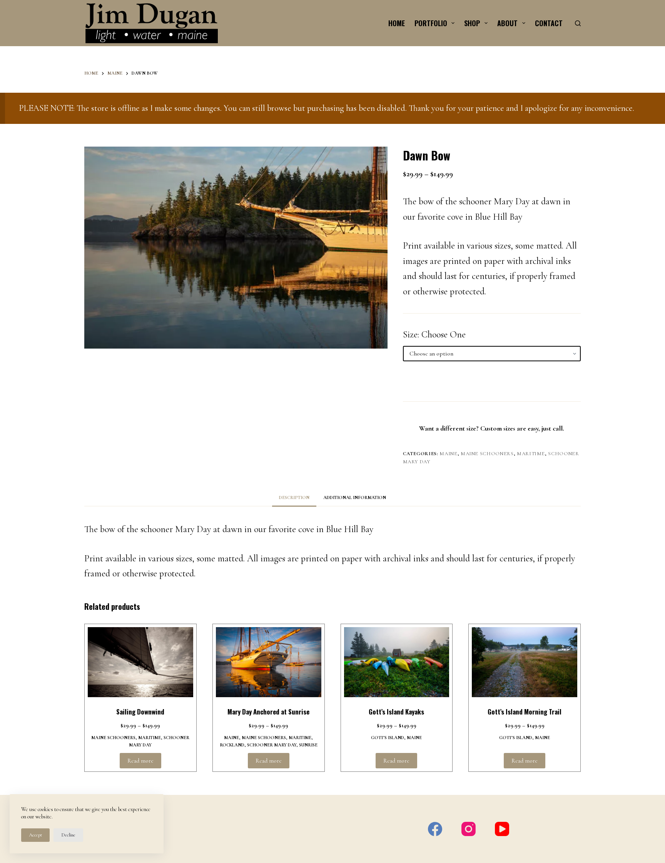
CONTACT (549, 23)
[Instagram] (468, 829)
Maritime (531, 454)
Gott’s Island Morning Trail (524, 711)
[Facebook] (435, 829)
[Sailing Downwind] (140, 662)
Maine (448, 454)
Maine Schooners (487, 454)
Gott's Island (387, 737)
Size (410, 334)
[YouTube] (502, 829)
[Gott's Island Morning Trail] (524, 662)
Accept (35, 835)
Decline (68, 835)
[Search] (578, 23)
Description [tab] (294, 497)
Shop (472, 23)
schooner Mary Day (271, 745)
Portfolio (430, 23)
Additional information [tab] (354, 497)
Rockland (232, 745)
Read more (140, 760)
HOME (396, 23)
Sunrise (308, 745)
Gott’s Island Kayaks (396, 711)
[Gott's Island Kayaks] (396, 662)
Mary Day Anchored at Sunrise (268, 711)
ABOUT (507, 23)
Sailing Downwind (140, 711)
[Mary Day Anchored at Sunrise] (268, 662)
